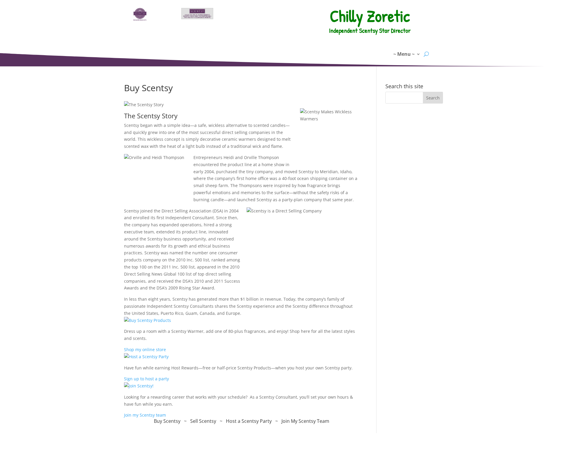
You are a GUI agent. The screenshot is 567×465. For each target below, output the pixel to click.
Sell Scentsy (203, 421)
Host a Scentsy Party (249, 421)
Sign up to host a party (146, 379)
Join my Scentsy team (145, 415)
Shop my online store (145, 349)
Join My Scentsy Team (305, 421)
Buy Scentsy (167, 421)
